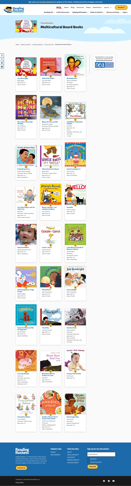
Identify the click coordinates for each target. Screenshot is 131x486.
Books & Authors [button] (96, 12)
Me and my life (49, 44)
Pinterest (109, 481)
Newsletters (97, 7)
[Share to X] (2, 59)
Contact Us (21, 468)
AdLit (69, 452)
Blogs (73, 7)
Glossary (53, 452)
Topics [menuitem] (125, 12)
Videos (88, 7)
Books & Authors (26, 44)
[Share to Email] (2, 63)
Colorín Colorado (73, 454)
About (66, 7)
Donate (122, 8)
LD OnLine (71, 457)
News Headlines (55, 454)
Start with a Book (73, 462)
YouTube (113, 481)
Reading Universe (73, 460)
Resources (80, 7)
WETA (59, 7)
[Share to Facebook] (2, 55)
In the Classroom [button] (62, 12)
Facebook (104, 481)
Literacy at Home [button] (112, 12)
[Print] (2, 67)
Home (17, 44)
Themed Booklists (47, 23)
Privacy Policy (20, 482)
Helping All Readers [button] (79, 12)
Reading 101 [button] (48, 12)
